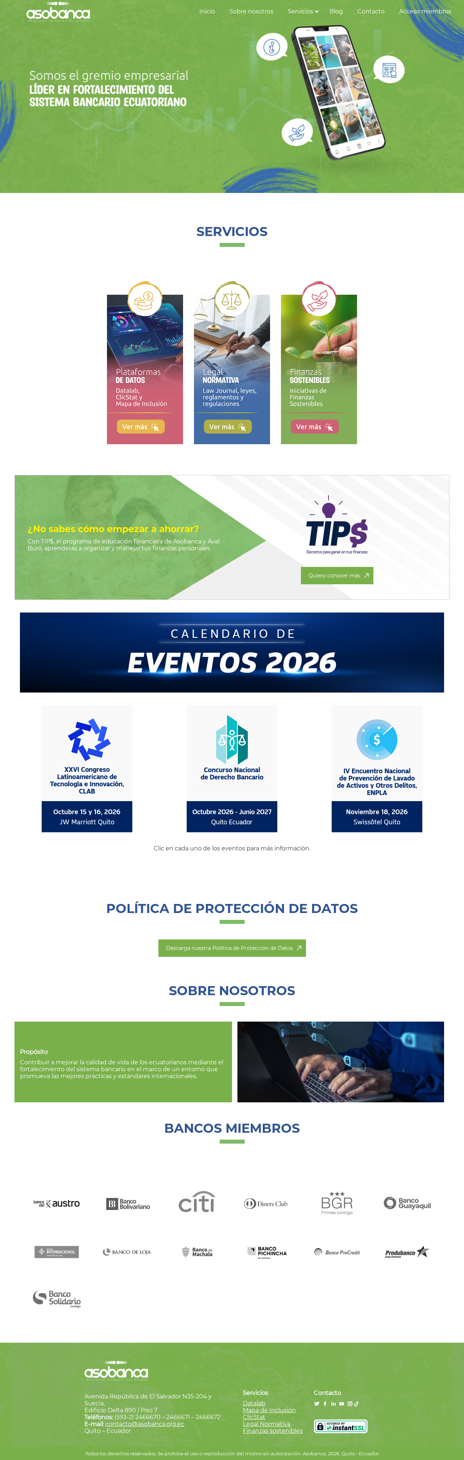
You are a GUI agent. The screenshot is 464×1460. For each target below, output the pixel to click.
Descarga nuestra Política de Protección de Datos (229, 948)
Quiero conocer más (334, 575)
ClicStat (254, 1417)
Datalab (254, 1403)
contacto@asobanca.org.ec (144, 1424)
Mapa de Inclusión (269, 1410)
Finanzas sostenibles (273, 1430)
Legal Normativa (266, 1424)
